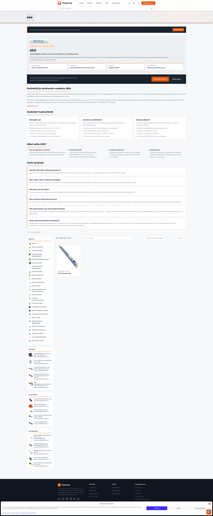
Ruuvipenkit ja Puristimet (40, 314)
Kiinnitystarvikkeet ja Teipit (40, 259)
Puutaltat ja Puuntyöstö (39, 307)
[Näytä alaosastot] (51, 244)
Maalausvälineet (37, 271)
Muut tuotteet (36, 286)
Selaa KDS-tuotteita (160, 79)
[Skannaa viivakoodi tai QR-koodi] (151, 8)
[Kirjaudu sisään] (129, 3)
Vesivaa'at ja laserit (38, 340)
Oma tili (137, 490)
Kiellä (178, 508)
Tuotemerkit (92, 490)
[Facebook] (66, 498)
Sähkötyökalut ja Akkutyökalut (37, 322)
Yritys (106, 3)
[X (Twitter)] (74, 498)
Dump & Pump (93, 496)
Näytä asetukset (200, 508)
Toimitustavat (139, 496)
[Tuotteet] (134, 3)
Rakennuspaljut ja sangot (40, 310)
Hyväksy (156, 508)
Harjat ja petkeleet (37, 247)
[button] (210, 504)
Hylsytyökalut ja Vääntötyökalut (37, 255)
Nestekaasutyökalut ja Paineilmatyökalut (39, 290)
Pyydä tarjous (147, 3)
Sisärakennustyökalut (38, 326)
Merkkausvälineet (37, 275)
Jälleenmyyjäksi (93, 493)
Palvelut (98, 3)
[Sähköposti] (63, 498)
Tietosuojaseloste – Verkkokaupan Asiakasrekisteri (23, 513)
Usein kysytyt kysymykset (142, 499)
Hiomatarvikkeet (37, 250)
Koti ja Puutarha (37, 263)
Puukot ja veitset (37, 303)
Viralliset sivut (32, 106)
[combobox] (105, 8)
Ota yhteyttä (139, 487)
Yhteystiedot (116, 3)
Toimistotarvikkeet (38, 333)
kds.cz (33, 232)
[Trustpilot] (78, 498)
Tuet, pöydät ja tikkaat (39, 337)
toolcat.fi (38, 232)
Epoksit (34, 243)
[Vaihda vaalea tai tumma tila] (138, 3)
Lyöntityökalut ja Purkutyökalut (37, 267)
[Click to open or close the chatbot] (208, 511)
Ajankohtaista (116, 490)
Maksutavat (138, 493)
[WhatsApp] (59, 498)
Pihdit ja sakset (36, 294)
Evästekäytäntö (6, 513)
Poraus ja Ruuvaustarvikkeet (38, 299)
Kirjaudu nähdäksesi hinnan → (41, 356)
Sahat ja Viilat (36, 317)
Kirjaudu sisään (178, 29)
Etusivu (81, 3)
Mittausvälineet (36, 278)
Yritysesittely (115, 487)
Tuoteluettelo (93, 487)
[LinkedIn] (70, 498)
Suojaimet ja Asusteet (38, 330)
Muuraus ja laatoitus (38, 282)
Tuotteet (89, 3)
